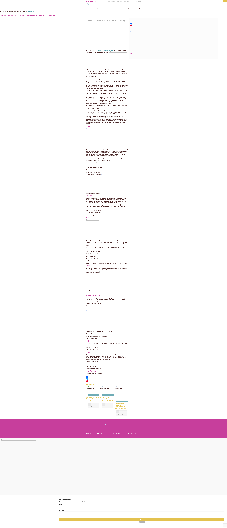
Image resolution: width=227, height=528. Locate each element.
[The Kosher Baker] (89, 5)
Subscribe (31, 11)
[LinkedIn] (137, 436)
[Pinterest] (107, 381)
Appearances (115, 1)
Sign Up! (142, 519)
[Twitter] (107, 379)
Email (60, 504)
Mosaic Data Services (134, 433)
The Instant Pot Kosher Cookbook (104, 50)
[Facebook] (107, 377)
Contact (138, 1)
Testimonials (127, 1)
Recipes (104, 1)
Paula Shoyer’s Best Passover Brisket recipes (92, 399)
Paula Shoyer (99, 20)
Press (121, 1)
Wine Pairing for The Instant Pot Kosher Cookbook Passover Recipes (120, 406)
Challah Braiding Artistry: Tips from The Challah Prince (106, 399)
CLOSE (225, 0)
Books (108, 1)
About (133, 1)
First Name (61, 510)
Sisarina (115, 433)
